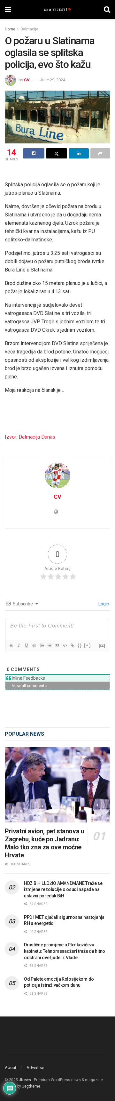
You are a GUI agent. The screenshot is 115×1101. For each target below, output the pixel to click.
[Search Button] (107, 9)
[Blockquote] (57, 645)
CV (27, 79)
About (10, 1067)
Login (103, 603)
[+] (87, 645)
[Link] (72, 645)
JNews (25, 1080)
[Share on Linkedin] (79, 153)
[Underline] (26, 645)
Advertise (35, 1067)
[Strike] (34, 645)
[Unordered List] (49, 645)
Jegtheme (31, 1086)
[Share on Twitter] (56, 153)
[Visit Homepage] (57, 9)
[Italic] (18, 645)
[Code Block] (64, 645)
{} (80, 645)
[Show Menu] (8, 9)
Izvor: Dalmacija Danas (30, 437)
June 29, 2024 (52, 79)
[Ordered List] (41, 645)
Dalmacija (29, 29)
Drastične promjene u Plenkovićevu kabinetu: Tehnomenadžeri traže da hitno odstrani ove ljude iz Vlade (64, 951)
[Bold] (11, 645)
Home (10, 29)
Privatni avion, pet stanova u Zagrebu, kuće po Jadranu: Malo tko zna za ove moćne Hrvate (44, 843)
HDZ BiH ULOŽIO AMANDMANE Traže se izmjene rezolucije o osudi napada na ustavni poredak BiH (63, 889)
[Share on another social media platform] (100, 153)
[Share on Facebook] (33, 153)
